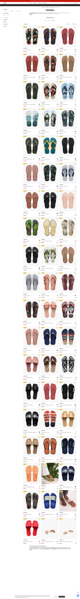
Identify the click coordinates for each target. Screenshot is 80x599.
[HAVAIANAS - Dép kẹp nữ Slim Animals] (32, 337)
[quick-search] (78, 592)
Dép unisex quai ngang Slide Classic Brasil (65, 459)
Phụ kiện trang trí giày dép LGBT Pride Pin (47, 541)
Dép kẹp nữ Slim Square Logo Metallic (29, 77)
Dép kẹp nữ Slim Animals (27, 350)
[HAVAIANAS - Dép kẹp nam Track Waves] (68, 173)
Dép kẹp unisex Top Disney (45, 104)
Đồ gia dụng (44, 3)
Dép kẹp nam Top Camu (27, 49)
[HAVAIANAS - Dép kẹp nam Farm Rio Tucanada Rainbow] (68, 364)
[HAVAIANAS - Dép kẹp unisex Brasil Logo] (50, 145)
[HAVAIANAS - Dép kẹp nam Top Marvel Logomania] (68, 309)
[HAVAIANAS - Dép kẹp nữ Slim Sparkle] (68, 36)
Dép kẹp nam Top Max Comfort (46, 350)
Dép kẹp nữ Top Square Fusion (46, 459)
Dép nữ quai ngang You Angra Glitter (47, 323)
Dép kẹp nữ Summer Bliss (63, 241)
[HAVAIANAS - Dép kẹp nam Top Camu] (32, 36)
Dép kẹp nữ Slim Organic (45, 295)
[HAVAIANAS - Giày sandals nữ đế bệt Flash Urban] (32, 145)
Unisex (18, 11)
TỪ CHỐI (56, 596)
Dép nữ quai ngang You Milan (28, 377)
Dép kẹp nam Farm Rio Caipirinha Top (47, 268)
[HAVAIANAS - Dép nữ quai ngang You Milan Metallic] (68, 419)
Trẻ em (35, 3)
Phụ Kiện (53, 20)
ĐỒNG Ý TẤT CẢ (62, 596)
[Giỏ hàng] (76, 3)
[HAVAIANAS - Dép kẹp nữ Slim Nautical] (68, 337)
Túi (49, 20)
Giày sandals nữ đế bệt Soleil (63, 159)
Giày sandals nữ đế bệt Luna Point (46, 241)
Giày (46, 20)
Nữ (28, 3)
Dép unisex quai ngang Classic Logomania (30, 432)
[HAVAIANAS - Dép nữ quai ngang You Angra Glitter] (50, 309)
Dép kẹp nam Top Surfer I (27, 131)
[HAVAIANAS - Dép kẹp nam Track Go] (50, 200)
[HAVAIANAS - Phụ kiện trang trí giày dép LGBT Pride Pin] (50, 528)
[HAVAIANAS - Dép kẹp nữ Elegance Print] (50, 364)
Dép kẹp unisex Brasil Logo (45, 159)
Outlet (47, 7)
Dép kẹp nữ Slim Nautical (63, 350)
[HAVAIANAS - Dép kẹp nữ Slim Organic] (50, 282)
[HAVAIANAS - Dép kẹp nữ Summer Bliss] (68, 227)
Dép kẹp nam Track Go (44, 213)
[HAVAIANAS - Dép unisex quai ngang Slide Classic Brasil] (68, 391)
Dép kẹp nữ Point (26, 213)
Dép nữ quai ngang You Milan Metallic (65, 432)
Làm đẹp (39, 3)
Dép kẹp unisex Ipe (26, 241)
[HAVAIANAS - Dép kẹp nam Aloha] (68, 118)
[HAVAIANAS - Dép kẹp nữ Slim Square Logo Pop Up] (50, 391)
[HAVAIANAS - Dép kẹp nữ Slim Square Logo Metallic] (32, 63)
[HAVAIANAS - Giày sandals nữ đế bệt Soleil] (68, 145)
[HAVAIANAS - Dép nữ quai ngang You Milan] (32, 364)
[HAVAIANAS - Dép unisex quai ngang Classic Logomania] (32, 419)
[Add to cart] (39, 27)
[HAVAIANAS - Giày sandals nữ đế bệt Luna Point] (50, 227)
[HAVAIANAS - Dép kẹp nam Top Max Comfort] (50, 337)
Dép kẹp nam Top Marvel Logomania (65, 323)
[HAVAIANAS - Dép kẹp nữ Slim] (50, 473)
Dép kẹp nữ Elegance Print (45, 377)
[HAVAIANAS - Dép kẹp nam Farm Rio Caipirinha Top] (50, 255)
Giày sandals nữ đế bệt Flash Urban (28, 159)
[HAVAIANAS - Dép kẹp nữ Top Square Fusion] (50, 446)
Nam (31, 3)
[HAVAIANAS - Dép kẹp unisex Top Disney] (50, 91)
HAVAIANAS (6, 17)
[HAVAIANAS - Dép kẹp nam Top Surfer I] (32, 118)
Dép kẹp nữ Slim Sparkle (63, 49)
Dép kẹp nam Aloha (62, 131)
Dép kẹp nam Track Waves (63, 186)
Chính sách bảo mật (20, 597)
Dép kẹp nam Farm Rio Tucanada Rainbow (66, 377)
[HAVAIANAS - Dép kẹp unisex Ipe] (32, 227)
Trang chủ (43, 7)
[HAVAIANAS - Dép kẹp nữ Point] (32, 200)
